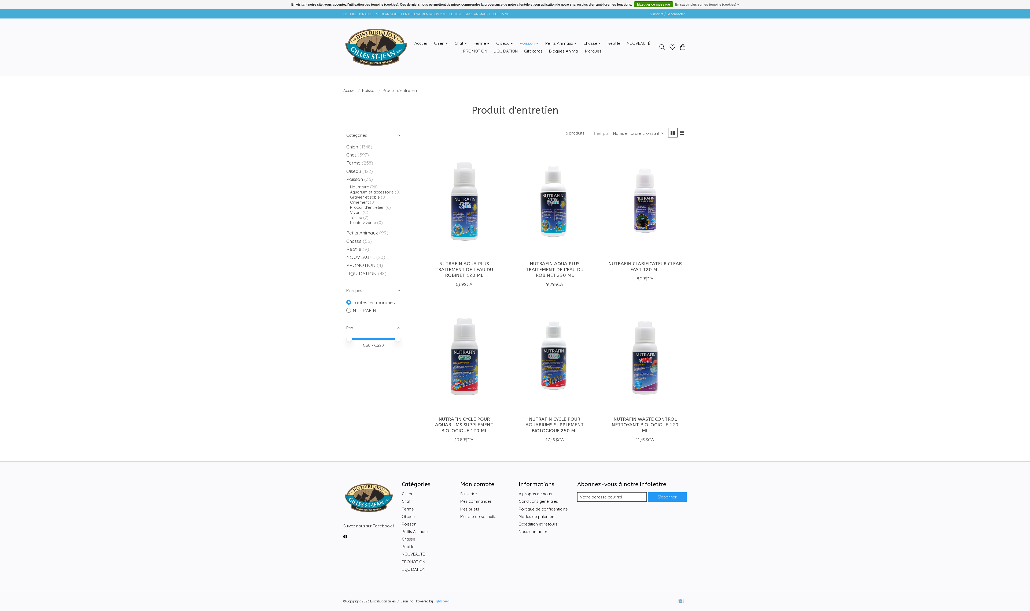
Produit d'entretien (367, 207)
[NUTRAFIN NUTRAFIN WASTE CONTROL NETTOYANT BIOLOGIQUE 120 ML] (645, 357)
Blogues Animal (564, 51)
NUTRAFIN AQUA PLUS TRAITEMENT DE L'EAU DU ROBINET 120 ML (464, 269)
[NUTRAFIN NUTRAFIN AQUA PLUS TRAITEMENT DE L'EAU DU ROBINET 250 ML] (554, 201)
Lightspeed (442, 601)
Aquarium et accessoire (372, 192)
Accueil (421, 43)
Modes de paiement (537, 516)
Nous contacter (533, 531)
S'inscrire (468, 493)
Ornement (359, 202)
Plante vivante (363, 222)
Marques (593, 51)
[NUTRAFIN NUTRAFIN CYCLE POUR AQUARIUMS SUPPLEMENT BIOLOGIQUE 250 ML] (554, 357)
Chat (351, 155)
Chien (352, 147)
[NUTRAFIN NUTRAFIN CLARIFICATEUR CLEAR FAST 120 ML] (645, 201)
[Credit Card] (680, 601)
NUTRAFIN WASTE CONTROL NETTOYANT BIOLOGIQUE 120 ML (645, 424)
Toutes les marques (374, 302)
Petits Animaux (362, 233)
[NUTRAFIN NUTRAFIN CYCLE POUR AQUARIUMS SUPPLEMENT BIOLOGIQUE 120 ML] (464, 357)
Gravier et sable (365, 197)
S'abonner (667, 497)
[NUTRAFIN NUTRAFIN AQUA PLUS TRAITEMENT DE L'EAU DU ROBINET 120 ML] (464, 201)
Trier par (601, 133)
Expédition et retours (538, 524)
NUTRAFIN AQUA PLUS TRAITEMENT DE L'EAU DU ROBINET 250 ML (554, 269)
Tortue (356, 217)
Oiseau (353, 171)
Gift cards (533, 51)
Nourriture (359, 186)
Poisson (369, 90)
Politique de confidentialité (543, 509)
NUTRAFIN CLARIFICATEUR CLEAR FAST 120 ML (645, 266)
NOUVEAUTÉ (638, 43)
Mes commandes (476, 501)
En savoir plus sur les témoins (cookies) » (707, 4)
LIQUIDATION (506, 51)
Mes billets (469, 509)
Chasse (354, 241)
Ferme (353, 163)
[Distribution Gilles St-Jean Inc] (376, 47)
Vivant (356, 212)
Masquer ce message (653, 4)
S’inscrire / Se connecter (667, 14)
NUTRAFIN (364, 310)
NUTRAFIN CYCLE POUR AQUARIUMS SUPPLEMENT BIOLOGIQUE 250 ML (554, 424)
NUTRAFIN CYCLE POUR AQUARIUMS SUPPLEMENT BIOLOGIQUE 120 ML (464, 424)
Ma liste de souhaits (478, 516)
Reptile (614, 43)
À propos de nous (535, 493)
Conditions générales (538, 501)
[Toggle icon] (662, 47)
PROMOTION (475, 51)
